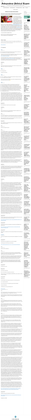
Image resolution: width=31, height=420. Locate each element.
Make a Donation (15, 9)
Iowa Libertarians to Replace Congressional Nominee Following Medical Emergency (27, 219)
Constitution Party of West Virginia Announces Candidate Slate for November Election (27, 146)
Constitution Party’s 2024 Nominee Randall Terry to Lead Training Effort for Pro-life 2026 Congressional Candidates (27, 263)
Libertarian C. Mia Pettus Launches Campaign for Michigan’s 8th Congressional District (27, 36)
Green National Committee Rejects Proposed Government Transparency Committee (27, 235)
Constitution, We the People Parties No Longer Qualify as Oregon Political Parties (27, 170)
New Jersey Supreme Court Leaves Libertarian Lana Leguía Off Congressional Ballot (27, 162)
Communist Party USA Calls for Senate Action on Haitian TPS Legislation (26, 106)
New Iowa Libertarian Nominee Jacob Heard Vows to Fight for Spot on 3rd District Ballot (27, 27)
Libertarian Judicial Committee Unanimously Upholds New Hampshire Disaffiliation (27, 61)
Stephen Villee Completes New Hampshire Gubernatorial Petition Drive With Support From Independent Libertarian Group (27, 187)
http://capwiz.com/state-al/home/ (10, 58)
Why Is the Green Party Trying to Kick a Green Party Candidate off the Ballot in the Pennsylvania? (27, 129)
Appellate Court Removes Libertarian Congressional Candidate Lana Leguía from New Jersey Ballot (26, 227)
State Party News (12, 7)
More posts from (3, 44)
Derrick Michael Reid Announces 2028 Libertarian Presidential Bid (26, 113)
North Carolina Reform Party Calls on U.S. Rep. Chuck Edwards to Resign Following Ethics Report (27, 211)
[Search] (28, 20)
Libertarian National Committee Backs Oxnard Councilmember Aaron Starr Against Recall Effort (26, 88)
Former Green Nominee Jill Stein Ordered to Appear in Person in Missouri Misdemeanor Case (27, 52)
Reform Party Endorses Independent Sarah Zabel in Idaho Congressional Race (27, 121)
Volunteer (26, 7)
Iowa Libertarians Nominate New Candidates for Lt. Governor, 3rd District (26, 138)
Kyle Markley (2, 234)
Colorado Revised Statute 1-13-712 (17, 24)
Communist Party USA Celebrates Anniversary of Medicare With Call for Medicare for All (27, 203)
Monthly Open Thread (19, 7)
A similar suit (18, 27)
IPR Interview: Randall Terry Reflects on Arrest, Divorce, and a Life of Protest (27, 254)
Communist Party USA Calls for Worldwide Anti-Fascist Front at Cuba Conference (26, 44)
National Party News (6, 7)
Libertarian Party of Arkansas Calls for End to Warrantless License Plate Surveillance (26, 70)
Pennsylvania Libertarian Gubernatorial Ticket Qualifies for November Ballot (27, 196)
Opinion (23, 7)
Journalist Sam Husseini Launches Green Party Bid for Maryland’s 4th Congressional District (27, 179)
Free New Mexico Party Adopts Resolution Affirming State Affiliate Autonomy (27, 154)
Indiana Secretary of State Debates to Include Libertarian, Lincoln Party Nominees (27, 97)
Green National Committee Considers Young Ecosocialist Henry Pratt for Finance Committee (27, 78)
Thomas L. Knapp (3, 288)
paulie (1, 49)
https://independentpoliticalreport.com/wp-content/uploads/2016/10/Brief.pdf (10, 244)
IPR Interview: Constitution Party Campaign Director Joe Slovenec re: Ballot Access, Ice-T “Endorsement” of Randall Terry (27, 273)
